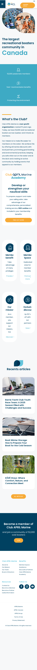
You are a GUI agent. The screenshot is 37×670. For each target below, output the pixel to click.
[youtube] (32, 586)
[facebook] (21, 586)
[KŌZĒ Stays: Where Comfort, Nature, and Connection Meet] (18, 464)
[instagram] (27, 586)
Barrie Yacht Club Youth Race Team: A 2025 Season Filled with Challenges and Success (18, 403)
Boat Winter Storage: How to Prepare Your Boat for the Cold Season (18, 443)
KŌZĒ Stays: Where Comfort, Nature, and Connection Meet (16, 481)
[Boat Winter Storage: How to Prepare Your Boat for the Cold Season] (18, 427)
